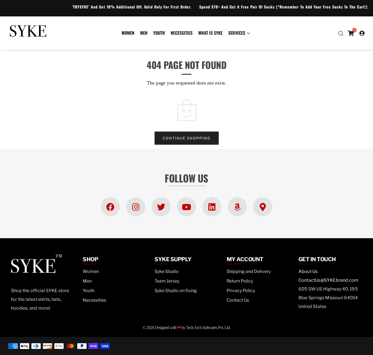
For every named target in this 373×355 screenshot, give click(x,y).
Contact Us (238, 300)
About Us (308, 271)
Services (236, 33)
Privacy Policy (241, 290)
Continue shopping (187, 138)
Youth (159, 33)
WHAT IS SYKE (210, 33)
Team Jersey (167, 281)
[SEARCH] (340, 33)
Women (128, 33)
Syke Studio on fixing (176, 290)
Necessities (182, 33)
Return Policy (240, 281)
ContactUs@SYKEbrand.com (328, 280)
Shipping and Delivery (249, 271)
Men (143, 33)
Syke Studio (167, 271)
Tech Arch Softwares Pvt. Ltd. (208, 327)
